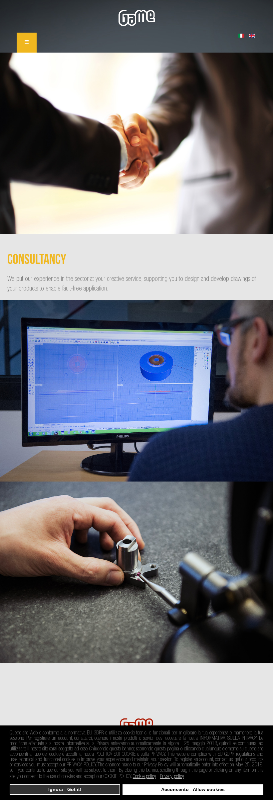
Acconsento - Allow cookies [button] (193, 789)
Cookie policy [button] (144, 777)
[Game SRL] (137, 18)
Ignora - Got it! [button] (65, 789)
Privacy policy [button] (172, 777)
